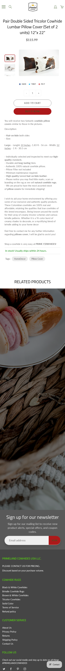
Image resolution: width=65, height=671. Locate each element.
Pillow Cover (37, 259)
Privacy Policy (9, 631)
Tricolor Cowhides (11, 599)
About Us (7, 627)
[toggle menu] (3, 7)
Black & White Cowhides (14, 587)
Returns (6, 635)
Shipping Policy (10, 640)
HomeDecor (20, 259)
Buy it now (32, 111)
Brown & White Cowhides (15, 595)
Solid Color (7, 603)
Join (54, 540)
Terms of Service (10, 607)
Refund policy (9, 611)
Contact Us (7, 643)
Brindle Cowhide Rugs (13, 591)
